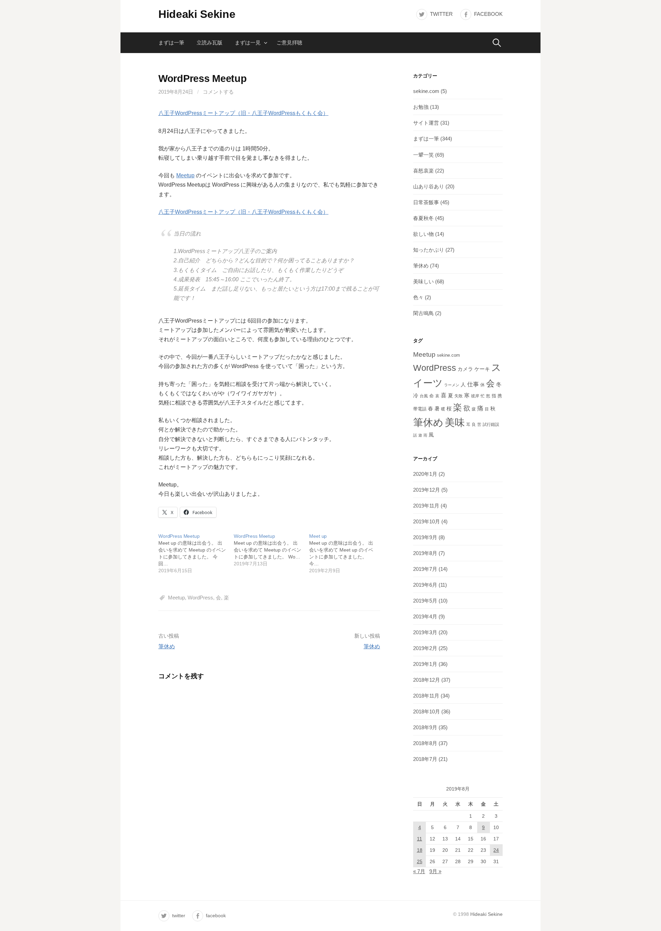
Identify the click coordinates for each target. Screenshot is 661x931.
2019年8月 (425, 553)
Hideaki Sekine (196, 14)
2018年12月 (426, 680)
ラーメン (451, 385)
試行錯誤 (491, 424)
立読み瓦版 (209, 42)
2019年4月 (425, 616)
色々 (418, 297)
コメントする (218, 92)
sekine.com (426, 91)
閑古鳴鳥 (423, 313)
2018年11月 (426, 696)
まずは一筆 (171, 42)
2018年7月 (425, 759)
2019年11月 (426, 506)
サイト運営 (426, 123)
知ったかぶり (428, 250)
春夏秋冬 (423, 218)
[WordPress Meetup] (196, 553)
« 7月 (419, 871)
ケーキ (482, 369)
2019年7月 (425, 569)
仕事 (473, 384)
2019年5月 (425, 601)
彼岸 (475, 396)
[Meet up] (347, 553)
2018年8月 (425, 743)
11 (419, 838)
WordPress (200, 597)
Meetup (185, 175)
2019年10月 (426, 521)
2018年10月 (426, 711)
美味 (455, 422)
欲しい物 (423, 234)
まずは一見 (248, 42)
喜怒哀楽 (423, 171)
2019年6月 (425, 585)
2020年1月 (425, 474)
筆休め (166, 646)
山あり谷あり (428, 186)
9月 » (435, 871)
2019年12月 (426, 490)
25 (419, 861)
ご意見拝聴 (289, 42)
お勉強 (421, 107)
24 (496, 850)
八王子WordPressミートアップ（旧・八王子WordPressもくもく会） (243, 113)
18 (419, 850)
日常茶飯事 (426, 202)
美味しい (423, 281)
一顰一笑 (423, 155)
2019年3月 (425, 632)
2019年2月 (425, 648)
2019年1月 (425, 664)
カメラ (465, 369)
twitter (441, 14)
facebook (488, 14)
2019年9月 (425, 537)
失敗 (458, 396)
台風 (424, 396)
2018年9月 (425, 727)
